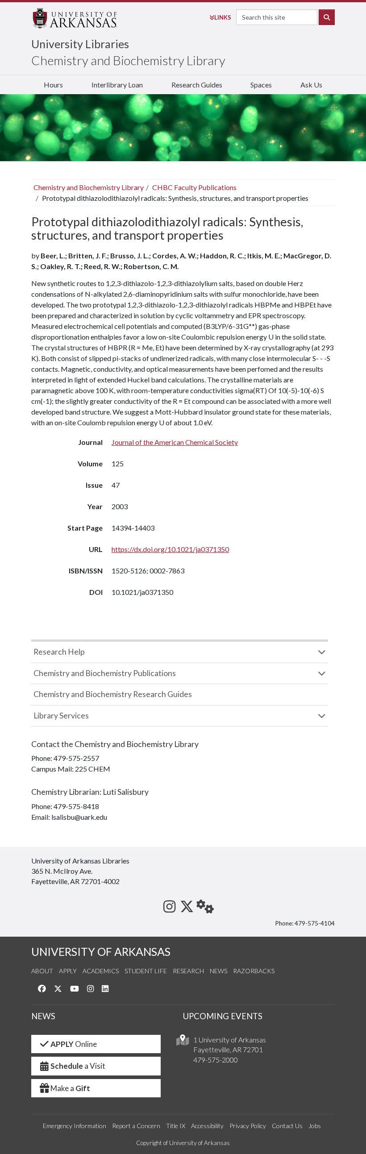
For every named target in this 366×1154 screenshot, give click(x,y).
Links (222, 17)
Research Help (59, 651)
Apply (68, 971)
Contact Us (287, 1125)
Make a (70, 1088)
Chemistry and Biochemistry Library (128, 60)
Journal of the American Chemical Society (175, 442)
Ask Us (311, 84)
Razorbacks (253, 971)
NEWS (43, 1016)
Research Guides (196, 84)
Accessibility (207, 1125)
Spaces (261, 84)
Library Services (61, 715)
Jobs (314, 1125)
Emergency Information (74, 1125)
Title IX (175, 1125)
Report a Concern (136, 1125)
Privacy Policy (247, 1125)
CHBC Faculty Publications (194, 187)
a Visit (77, 1066)
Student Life (146, 971)
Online (73, 1044)
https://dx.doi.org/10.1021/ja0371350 (170, 549)
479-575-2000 (215, 1059)
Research (188, 971)
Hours (53, 84)
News (218, 971)
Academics (101, 971)
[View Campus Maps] (182, 1042)
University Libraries (80, 43)
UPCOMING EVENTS (222, 1016)
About (42, 971)
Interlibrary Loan (117, 84)
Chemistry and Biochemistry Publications (104, 673)
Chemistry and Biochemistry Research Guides (112, 694)
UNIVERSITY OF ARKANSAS (101, 951)
